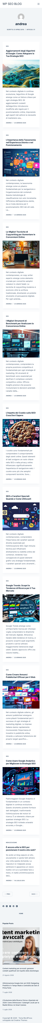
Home (21, 913)
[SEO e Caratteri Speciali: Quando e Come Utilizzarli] (21, 516)
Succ (34, 894)
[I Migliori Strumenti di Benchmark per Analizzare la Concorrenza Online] (21, 343)
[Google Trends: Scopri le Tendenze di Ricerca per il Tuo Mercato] (21, 608)
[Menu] (39, 4)
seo (7, 46)
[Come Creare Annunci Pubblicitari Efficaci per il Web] (21, 695)
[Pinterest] (13, 906)
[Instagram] (10, 906)
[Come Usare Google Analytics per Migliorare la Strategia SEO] (21, 781)
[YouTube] (17, 906)
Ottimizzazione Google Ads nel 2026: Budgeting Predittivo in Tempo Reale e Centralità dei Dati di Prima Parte (21, 985)
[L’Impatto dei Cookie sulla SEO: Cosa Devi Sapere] (21, 433)
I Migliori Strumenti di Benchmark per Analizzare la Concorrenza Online (20, 323)
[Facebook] (3, 906)
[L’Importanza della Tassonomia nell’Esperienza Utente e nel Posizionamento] (21, 163)
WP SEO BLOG (12, 4)
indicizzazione (11, 842)
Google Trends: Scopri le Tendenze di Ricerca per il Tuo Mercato (20, 588)
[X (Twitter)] (7, 906)
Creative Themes (20, 1020)
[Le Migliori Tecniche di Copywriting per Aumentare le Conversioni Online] (21, 255)
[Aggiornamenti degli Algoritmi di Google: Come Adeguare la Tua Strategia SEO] (21, 74)
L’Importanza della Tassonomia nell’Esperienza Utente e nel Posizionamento (21, 142)
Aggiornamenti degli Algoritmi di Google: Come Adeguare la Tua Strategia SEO (20, 53)
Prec (8, 894)
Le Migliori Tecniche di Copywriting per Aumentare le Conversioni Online (20, 234)
